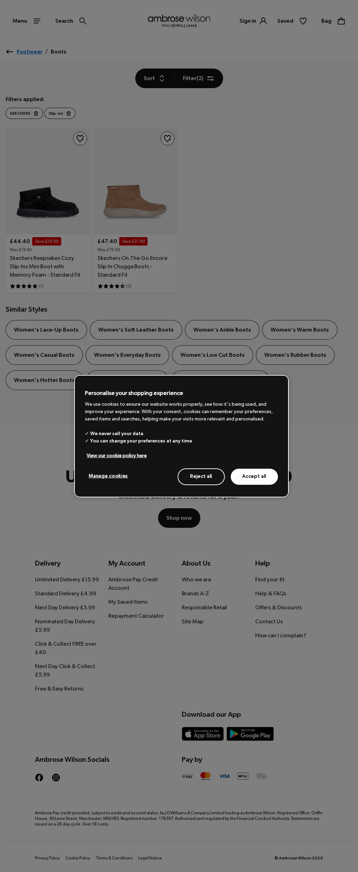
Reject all (201, 476)
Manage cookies (108, 476)
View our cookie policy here (117, 455)
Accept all (254, 476)
